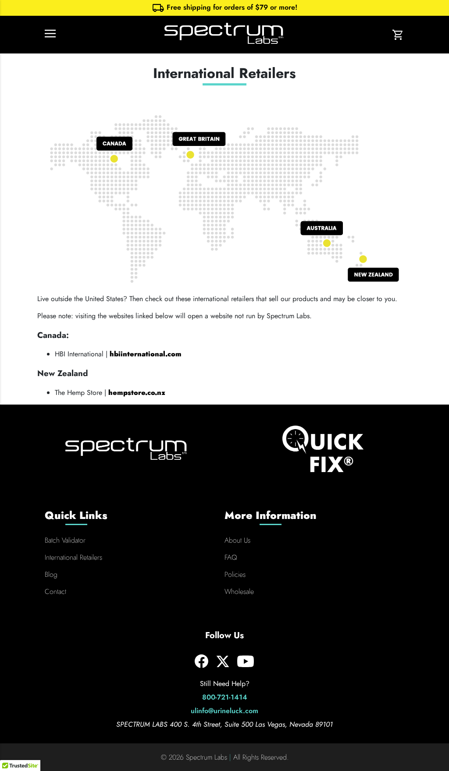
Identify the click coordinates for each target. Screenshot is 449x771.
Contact (55, 591)
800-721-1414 (224, 697)
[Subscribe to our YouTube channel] (245, 666)
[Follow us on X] (223, 666)
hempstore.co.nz (136, 392)
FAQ (230, 557)
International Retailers (73, 557)
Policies (235, 574)
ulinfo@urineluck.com (224, 711)
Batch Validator (65, 540)
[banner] (224, 8)
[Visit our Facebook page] (202, 666)
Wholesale (239, 591)
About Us (237, 540)
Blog (51, 574)
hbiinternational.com (146, 354)
